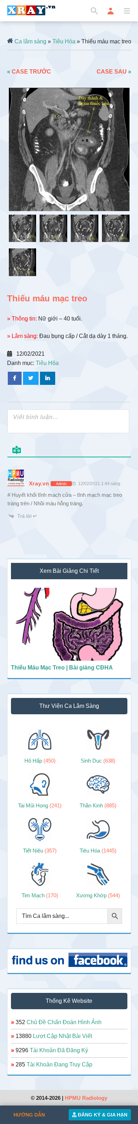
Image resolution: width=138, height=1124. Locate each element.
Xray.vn (31, 10)
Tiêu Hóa (63, 41)
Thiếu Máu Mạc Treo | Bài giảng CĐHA (62, 668)
